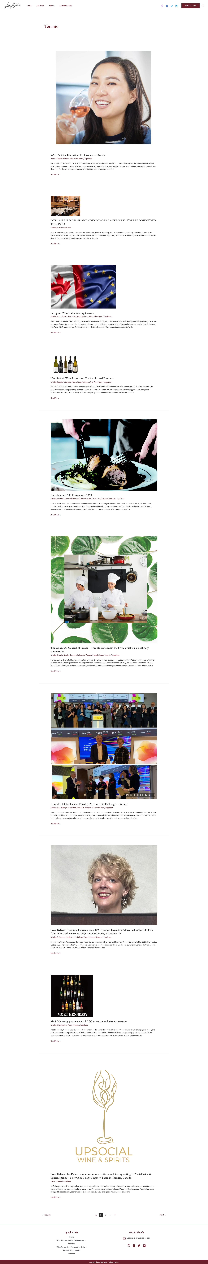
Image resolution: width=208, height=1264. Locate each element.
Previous (46, 1215)
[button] (190, 5)
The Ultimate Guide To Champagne (71, 1240)
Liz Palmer (61, 808)
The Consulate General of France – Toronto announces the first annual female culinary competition (100, 649)
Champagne (62, 1025)
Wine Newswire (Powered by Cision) (72, 1247)
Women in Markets (83, 808)
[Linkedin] (176, 6)
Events (60, 499)
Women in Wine (98, 808)
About (51, 6)
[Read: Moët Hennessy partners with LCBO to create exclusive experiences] (72, 996)
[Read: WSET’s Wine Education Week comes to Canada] (104, 97)
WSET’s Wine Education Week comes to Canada (78, 155)
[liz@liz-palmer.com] (124, 1238)
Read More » (55, 174)
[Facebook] (167, 6)
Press (74, 316)
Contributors (65, 6)
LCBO (59, 228)
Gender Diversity (69, 655)
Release (66, 159)
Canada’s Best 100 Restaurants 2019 (71, 495)
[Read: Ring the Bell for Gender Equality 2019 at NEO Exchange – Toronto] (104, 746)
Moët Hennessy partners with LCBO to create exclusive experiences (89, 1021)
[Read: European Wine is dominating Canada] (83, 287)
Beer (59, 316)
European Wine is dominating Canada (72, 313)
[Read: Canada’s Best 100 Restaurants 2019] (104, 455)
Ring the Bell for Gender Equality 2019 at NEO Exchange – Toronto (89, 804)
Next (163, 1215)
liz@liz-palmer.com (138, 1238)
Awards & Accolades (71, 1250)
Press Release (56, 159)
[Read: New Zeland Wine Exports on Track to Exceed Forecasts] (65, 364)
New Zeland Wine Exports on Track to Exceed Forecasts (82, 378)
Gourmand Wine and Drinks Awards (77, 499)
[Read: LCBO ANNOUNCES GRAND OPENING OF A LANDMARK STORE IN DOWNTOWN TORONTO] (65, 206)
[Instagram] (162, 6)
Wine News (78, 159)
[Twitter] (172, 6)
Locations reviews (64, 382)
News (64, 316)
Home (29, 6)
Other (69, 316)
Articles (40, 6)
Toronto (112, 499)
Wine (72, 159)
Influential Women (84, 655)
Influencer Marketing (65, 937)
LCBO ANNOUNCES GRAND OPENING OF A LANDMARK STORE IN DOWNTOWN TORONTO (103, 222)
